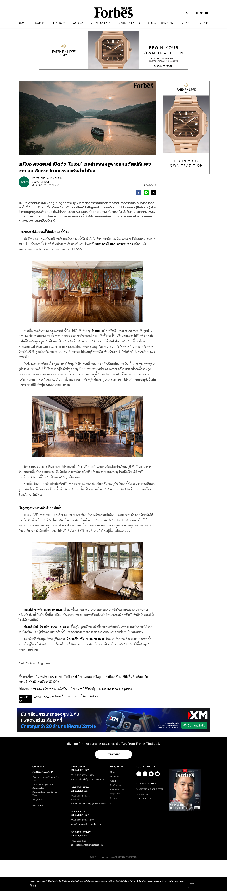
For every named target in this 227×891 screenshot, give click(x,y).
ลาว (70, 697)
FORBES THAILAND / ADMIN (47, 178)
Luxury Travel (41, 697)
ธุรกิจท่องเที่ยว (58, 697)
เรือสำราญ (94, 697)
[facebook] (138, 193)
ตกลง (192, 884)
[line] (146, 193)
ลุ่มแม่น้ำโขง (80, 697)
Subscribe (113, 754)
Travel (45, 181)
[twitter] (153, 193)
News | (36, 181)
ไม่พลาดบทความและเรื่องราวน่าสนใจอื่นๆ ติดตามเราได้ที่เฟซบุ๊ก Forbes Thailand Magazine (75, 688)
